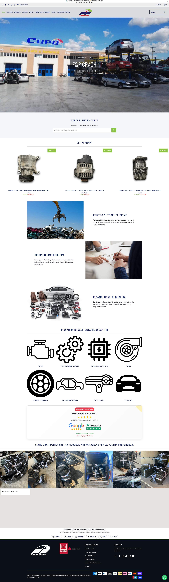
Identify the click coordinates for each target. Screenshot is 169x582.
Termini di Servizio (90, 556)
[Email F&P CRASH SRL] (2, 5)
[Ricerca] (164, 12)
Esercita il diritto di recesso (92, 563)
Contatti (87, 566)
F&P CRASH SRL (35, 575)
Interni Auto (99, 386)
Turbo (128, 351)
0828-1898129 (24, 5)
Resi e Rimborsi (89, 559)
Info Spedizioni (89, 549)
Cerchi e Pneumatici (40, 386)
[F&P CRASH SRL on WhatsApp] (14, 5)
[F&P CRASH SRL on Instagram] (8, 5)
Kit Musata (128, 386)
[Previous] (5, 172)
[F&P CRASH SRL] (85, 12)
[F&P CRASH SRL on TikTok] (11, 5)
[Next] (164, 172)
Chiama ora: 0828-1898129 (85, 2)
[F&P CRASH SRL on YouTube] (17, 5)
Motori (40, 351)
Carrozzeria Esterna (70, 386)
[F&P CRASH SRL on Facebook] (5, 5)
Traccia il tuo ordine (90, 552)
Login (159, 5)
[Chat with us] (164, 579)
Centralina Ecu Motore (99, 351)
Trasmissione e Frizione (70, 351)
